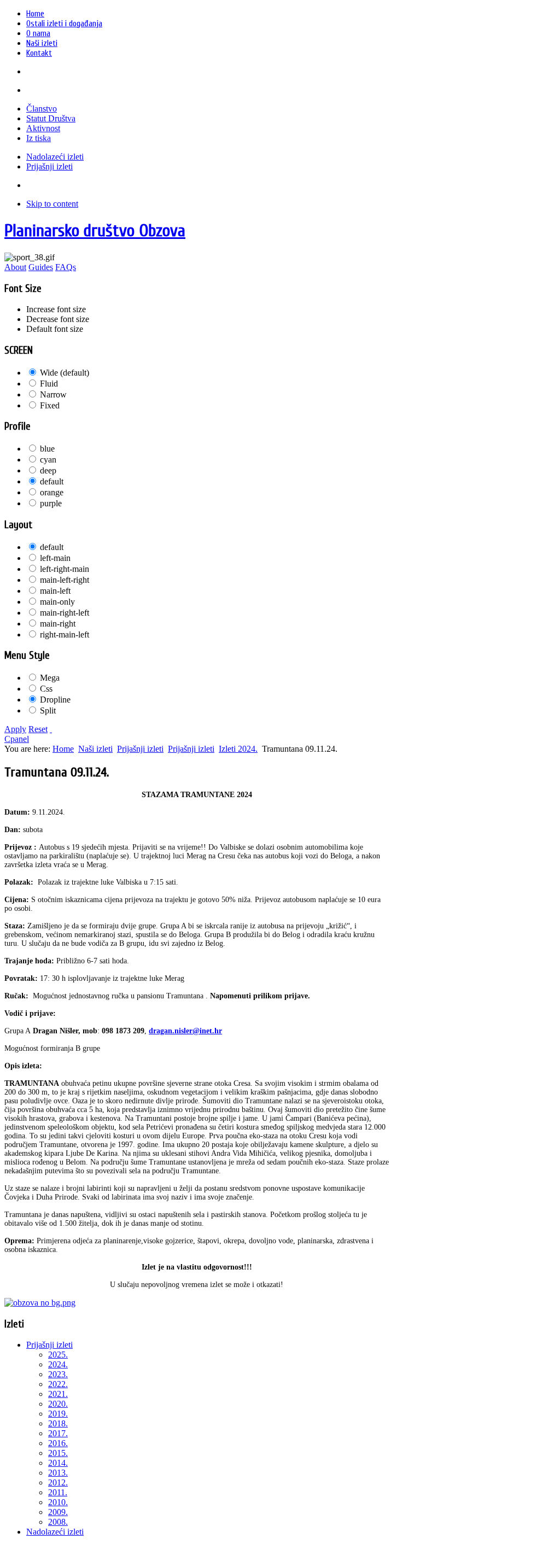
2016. (58, 1443)
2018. (58, 1423)
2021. (58, 1394)
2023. (58, 1374)
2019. (58, 1413)
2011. (57, 1492)
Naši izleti (95, 748)
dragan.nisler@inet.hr (185, 1031)
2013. (58, 1472)
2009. (58, 1512)
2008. (58, 1521)
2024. (58, 1364)
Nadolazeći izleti (55, 1531)
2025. (58, 1354)
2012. (58, 1482)
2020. (58, 1403)
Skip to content (52, 203)
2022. (58, 1384)
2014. (58, 1462)
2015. (58, 1453)
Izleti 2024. (238, 748)
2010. (58, 1502)
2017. (58, 1433)
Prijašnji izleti (140, 748)
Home (63, 748)
